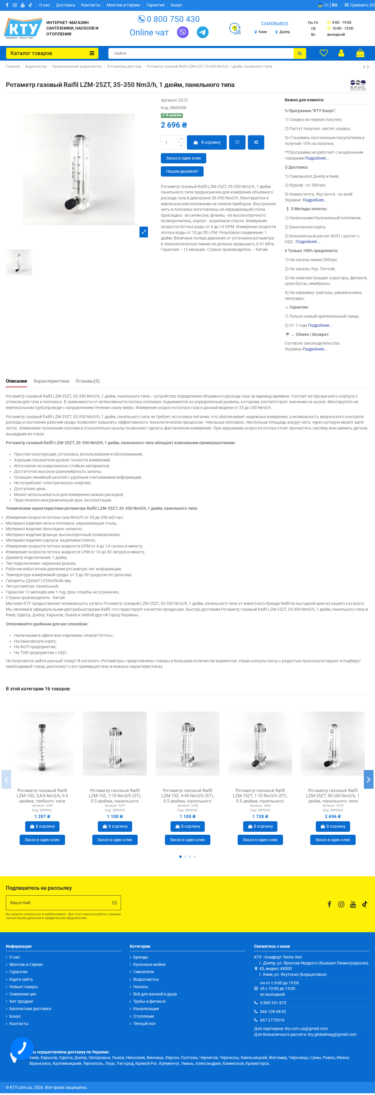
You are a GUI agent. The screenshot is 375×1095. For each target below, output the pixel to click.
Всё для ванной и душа (155, 994)
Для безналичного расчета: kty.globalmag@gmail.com (305, 1034)
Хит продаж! (21, 1001)
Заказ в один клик (183, 158)
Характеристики (51, 381)
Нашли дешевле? (182, 171)
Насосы (140, 986)
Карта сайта (21, 979)
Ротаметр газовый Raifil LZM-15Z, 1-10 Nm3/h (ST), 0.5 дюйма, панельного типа (115, 798)
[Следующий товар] (368, 66)
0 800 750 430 (173, 19)
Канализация (146, 1008)
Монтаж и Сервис (124, 5)
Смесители (143, 971)
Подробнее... (317, 158)
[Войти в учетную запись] (341, 53)
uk (326, 5)
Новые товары (23, 986)
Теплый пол (144, 1023)
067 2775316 (272, 1020)
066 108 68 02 (273, 1011)
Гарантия (156, 5)
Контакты (91, 5)
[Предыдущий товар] (365, 66)
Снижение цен (22, 994)
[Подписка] (114, 903)
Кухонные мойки (149, 964)
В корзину (211, 142)
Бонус (176, 5)
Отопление (143, 1016)
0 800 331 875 (273, 1002)
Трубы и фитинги (149, 1001)
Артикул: (169, 100)
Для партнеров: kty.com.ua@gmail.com (291, 1028)
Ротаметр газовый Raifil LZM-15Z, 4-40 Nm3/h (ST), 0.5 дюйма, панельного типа (187, 798)
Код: (165, 107)
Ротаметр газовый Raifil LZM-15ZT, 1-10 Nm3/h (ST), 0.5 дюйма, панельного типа (260, 798)
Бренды (140, 957)
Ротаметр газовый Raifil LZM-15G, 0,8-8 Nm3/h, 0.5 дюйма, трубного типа (42, 796)
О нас (45, 5)
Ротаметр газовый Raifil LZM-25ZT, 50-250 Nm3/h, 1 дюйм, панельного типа (332, 796)
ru (334, 5)
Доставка (66, 5)
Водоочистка (146, 979)
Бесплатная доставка (30, 1008)
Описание (16, 381)
